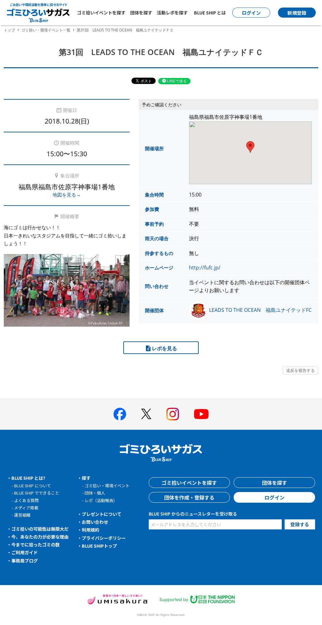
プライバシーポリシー (104, 538)
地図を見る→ (67, 194)
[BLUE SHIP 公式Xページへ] (146, 414)
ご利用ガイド (24, 552)
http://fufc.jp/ (204, 267)
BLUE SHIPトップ (99, 546)
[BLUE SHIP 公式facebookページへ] (120, 414)
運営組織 (22, 515)
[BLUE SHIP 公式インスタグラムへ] (172, 414)
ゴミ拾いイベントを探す (101, 12)
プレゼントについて (101, 514)
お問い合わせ (95, 522)
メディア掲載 (26, 508)
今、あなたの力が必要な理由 (40, 537)
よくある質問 (26, 500)
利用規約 (90, 530)
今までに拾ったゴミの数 (35, 544)
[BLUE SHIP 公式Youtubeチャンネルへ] (201, 414)
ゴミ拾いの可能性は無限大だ (40, 529)
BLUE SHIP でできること (36, 493)
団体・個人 (95, 493)
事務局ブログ (24, 560)
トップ (9, 30)
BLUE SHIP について (32, 486)
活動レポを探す (172, 12)
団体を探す (141, 12)
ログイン (274, 497)
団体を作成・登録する (189, 497)
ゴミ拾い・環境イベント (107, 486)
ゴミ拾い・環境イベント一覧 (45, 30)
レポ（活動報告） (101, 500)
